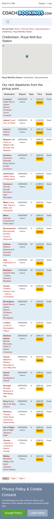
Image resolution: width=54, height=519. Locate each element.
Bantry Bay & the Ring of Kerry (9, 404)
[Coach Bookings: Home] (27, 13)
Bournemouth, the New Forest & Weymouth (9, 233)
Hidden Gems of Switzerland (9, 176)
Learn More (37, 513)
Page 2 (13, 478)
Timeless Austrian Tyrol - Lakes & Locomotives (9, 291)
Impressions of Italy (9, 262)
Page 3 (21, 478)
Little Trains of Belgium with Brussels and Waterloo (9, 145)
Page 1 (5, 478)
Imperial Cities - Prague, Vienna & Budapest (9, 275)
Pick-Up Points (27, 29)
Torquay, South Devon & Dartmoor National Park (8, 417)
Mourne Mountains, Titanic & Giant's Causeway (7, 344)
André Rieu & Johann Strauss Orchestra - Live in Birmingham (8, 310)
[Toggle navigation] (7, 21)
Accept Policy (13, 513)
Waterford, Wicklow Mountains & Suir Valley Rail (9, 362)
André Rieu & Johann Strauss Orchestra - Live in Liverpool (8, 107)
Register (42, 3)
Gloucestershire (42, 29)
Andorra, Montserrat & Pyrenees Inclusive (8, 249)
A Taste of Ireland (7, 132)
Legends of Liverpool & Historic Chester (8, 445)
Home (16, 29)
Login (49, 3)
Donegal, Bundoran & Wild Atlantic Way (8, 391)
